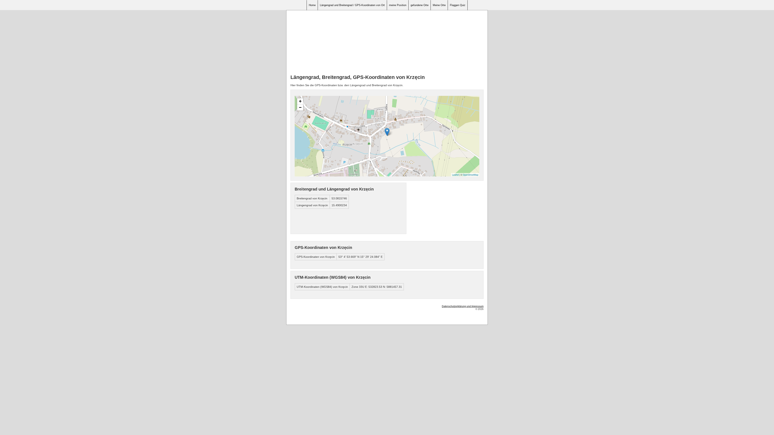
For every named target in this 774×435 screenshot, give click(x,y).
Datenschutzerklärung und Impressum (463, 306)
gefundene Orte (420, 5)
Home (312, 5)
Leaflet (455, 174)
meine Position (397, 5)
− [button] (300, 107)
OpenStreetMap (470, 174)
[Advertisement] (387, 42)
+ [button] (300, 101)
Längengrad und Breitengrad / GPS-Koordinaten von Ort (352, 5)
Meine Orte (439, 5)
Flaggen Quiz (457, 5)
